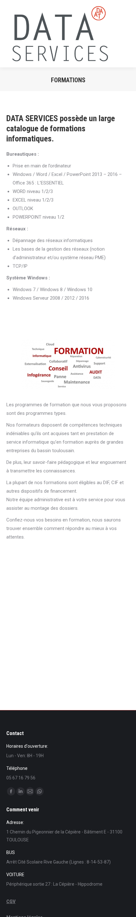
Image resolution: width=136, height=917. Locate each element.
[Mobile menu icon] (126, 34)
